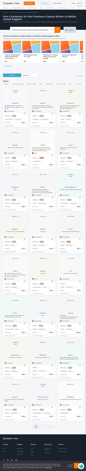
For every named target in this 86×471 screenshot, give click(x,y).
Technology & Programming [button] (18, 84)
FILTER (13, 75)
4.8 (35, 158)
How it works (58, 3)
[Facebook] (4, 460)
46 (50, 426)
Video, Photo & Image (62, 8)
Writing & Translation (32, 8)
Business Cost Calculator (48, 449)
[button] (46, 3)
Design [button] (40, 84)
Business (72, 8)
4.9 (8, 116)
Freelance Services (62, 448)
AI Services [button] (6, 84)
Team (4, 451)
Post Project (29, 3)
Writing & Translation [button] (31, 84)
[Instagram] (16, 460)
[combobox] (31, 30)
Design (41, 8)
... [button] (23, 119)
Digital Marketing (50, 8)
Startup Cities (48, 452)
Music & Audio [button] (79, 84)
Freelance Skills (62, 451)
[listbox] (43, 52)
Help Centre (20, 454)
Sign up (79, 3)
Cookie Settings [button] (70, 465)
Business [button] (70, 84)
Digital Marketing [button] (49, 84)
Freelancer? (79, 6)
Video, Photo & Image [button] (61, 84)
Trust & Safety (20, 451)
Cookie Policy (48, 467)
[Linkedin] (12, 460)
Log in (73, 3)
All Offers (7, 66)
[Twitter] (8, 460)
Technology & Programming (17, 8)
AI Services (5, 8)
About (4, 448)
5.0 (63, 116)
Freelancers (6, 12)
